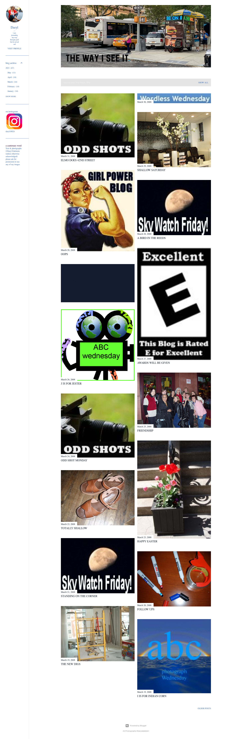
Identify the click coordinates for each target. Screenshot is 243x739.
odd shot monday (74, 460)
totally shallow (74, 528)
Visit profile (14, 48)
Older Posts (204, 708)
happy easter (147, 541)
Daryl (14, 27)
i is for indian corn (151, 696)
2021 (9, 68)
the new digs (70, 664)
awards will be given (153, 363)
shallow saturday (151, 170)
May (11, 72)
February (13, 86)
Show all (203, 82)
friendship (145, 430)
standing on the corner (79, 596)
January (12, 91)
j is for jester (71, 383)
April (12, 77)
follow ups (145, 609)
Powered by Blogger (138, 726)
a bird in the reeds (151, 238)
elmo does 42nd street (78, 160)
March (12, 81)
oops (64, 254)
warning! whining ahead (89, 285)
